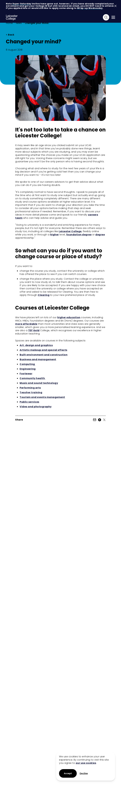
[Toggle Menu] (113, 17)
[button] (84, 773)
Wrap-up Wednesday (90, 8)
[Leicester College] (12, 17)
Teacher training (31, 392)
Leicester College (70, 231)
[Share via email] (94, 420)
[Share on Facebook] (99, 419)
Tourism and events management (42, 397)
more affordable (26, 324)
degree (100, 234)
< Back (10, 34)
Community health (32, 378)
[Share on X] (104, 419)
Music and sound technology (39, 383)
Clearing (43, 295)
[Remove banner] (115, 6)
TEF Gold (34, 330)
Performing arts (30, 387)
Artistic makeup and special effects (43, 350)
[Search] (106, 17)
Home (9, 23)
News (19, 23)
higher (54, 234)
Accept (68, 773)
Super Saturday (21, 3)
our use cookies (86, 763)
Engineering (28, 369)
